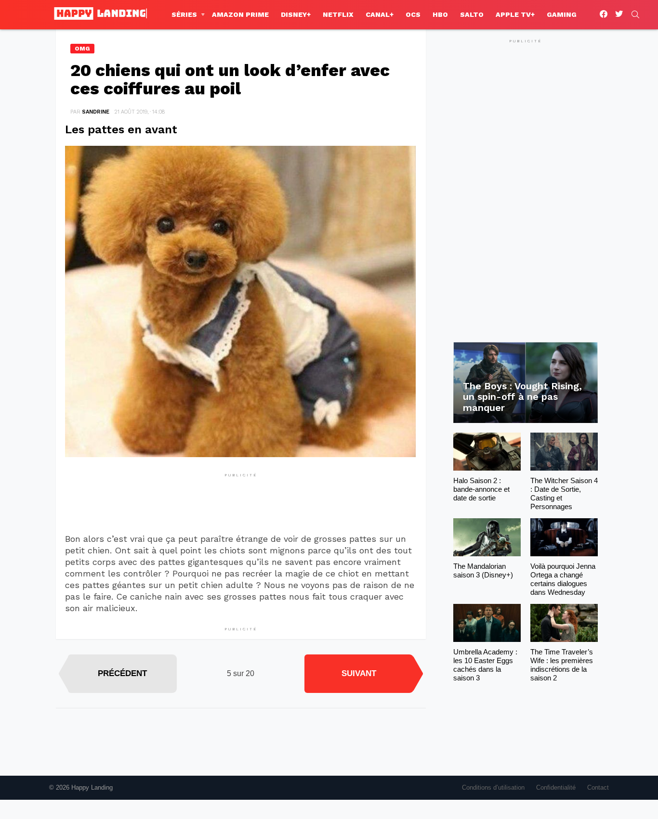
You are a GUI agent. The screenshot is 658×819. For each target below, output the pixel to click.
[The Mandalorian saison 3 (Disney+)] (487, 537)
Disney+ (296, 14)
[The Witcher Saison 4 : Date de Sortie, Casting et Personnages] (564, 452)
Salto (472, 14)
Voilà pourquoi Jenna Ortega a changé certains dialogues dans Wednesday (562, 579)
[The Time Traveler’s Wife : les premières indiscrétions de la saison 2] (564, 623)
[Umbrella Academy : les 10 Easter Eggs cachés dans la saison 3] (487, 623)
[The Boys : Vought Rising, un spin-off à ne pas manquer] (525, 382)
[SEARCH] (635, 14)
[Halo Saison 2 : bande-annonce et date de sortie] (487, 452)
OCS (413, 14)
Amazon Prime (240, 14)
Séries (184, 14)
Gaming (562, 14)
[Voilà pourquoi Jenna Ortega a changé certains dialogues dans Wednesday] (564, 537)
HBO (440, 14)
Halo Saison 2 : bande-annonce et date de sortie (481, 489)
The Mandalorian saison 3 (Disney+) (483, 570)
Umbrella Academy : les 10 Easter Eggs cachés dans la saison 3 (485, 665)
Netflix (338, 14)
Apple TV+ (515, 14)
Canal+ (380, 14)
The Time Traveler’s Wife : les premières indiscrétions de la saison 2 (561, 665)
